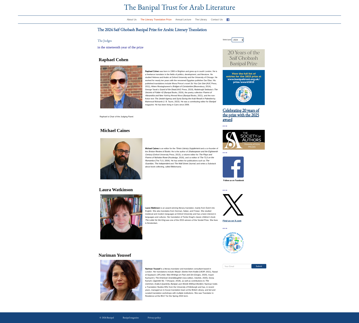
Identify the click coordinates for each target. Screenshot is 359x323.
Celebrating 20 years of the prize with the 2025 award (241, 114)
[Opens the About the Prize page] (233, 243)
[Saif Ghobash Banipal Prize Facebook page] (233, 167)
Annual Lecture (183, 19)
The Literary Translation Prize (156, 19)
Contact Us (217, 19)
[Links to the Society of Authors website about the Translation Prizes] (244, 139)
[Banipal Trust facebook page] (229, 19)
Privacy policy (154, 317)
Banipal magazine (131, 317)
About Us (132, 19)
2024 (235, 40)
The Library (201, 19)
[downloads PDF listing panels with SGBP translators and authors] (244, 57)
